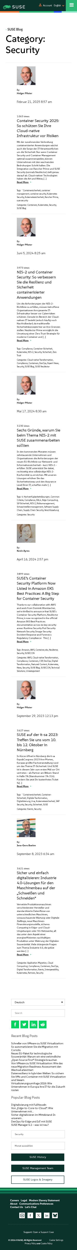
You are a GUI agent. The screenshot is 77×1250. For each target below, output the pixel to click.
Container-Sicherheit (42, 349)
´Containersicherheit (31, 190)
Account (47, 5)
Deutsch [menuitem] (19, 1002)
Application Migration (37, 963)
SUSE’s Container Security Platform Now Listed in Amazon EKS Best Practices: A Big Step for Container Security (38, 588)
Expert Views (52, 363)
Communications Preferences (36, 1203)
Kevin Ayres (23, 550)
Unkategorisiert (33, 671)
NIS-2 (30, 352)
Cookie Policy (46, 1243)
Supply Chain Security (33, 510)
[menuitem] (38, 1002)
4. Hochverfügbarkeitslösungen (36, 497)
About (13, 1203)
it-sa (33, 801)
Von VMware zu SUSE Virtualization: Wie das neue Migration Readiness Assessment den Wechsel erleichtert (37, 1067)
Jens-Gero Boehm (26, 845)
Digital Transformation (27, 969)
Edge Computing (50, 500)
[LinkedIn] (47, 1215)
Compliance (27, 349)
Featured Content (39, 664)
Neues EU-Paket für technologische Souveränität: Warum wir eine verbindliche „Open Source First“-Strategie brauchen (36, 1057)
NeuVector (53, 650)
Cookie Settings (56, 1240)
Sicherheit (47, 352)
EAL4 (38, 500)
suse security (22, 200)
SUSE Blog (15, 29)
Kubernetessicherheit (34, 197)
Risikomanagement (45, 503)
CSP (41, 661)
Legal (24, 1200)
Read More (23, 182)
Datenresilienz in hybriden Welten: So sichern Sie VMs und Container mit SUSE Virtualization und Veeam (38, 1077)
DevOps (42, 363)
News (19, 668)
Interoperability (51, 969)
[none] (38, 1002)
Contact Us (16, 1207)
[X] (38, 1215)
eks (46, 650)
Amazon (25, 650)
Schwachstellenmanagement (30, 507)
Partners (31, 973)
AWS (32, 650)
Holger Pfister (24, 93)
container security (38, 194)
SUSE (45, 804)
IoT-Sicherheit (23, 503)
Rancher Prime (51, 197)
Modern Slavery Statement (44, 1200)
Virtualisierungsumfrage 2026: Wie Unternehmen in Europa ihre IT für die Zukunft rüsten (38, 1087)
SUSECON (30, 653)
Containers (32, 205)
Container (40, 650)
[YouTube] (22, 1215)
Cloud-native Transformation (40, 360)
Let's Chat (30, 1207)
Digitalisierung (23, 801)
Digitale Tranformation (37, 798)
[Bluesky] (55, 1215)
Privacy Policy (30, 1243)
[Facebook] (30, 1215)
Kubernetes (43, 205)
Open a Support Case (43, 1232)
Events (30, 809)
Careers (14, 1200)
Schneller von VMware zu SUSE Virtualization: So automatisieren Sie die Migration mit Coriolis (37, 1047)
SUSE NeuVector (42, 366)
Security (52, 205)
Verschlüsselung (51, 510)
